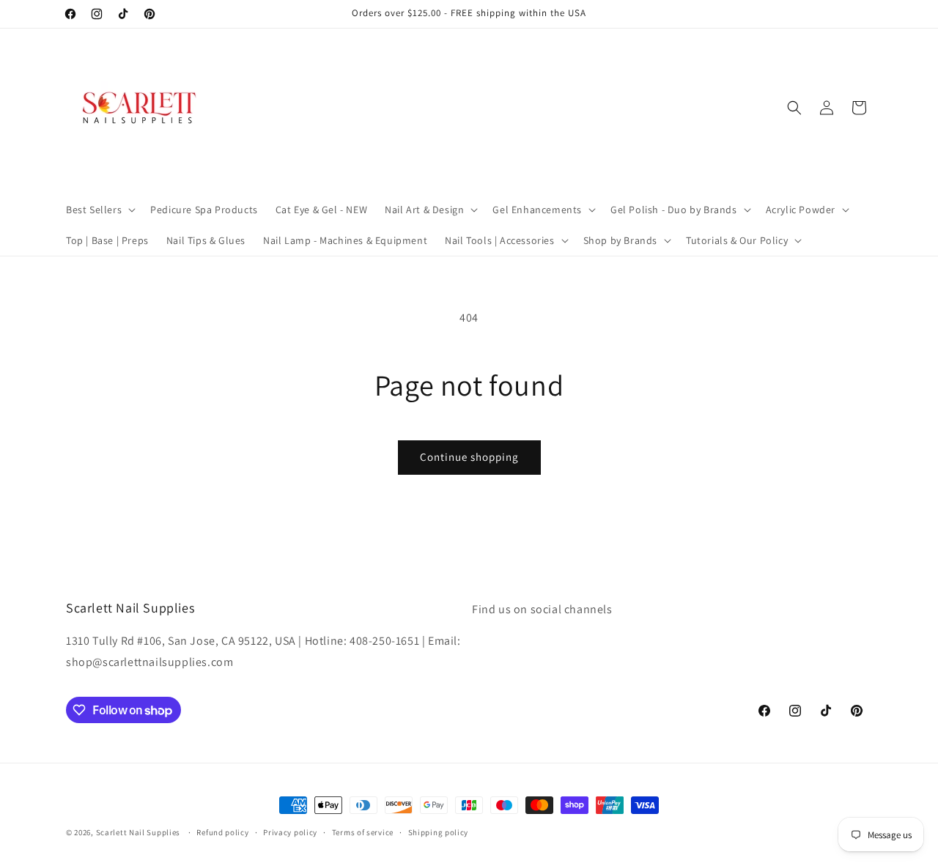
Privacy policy (290, 832)
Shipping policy (438, 832)
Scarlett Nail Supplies (138, 832)
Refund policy (222, 832)
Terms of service (363, 832)
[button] (99, 209)
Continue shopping (469, 457)
